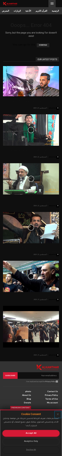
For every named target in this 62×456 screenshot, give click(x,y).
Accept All (31, 433)
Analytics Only (31, 441)
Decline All (31, 450)
